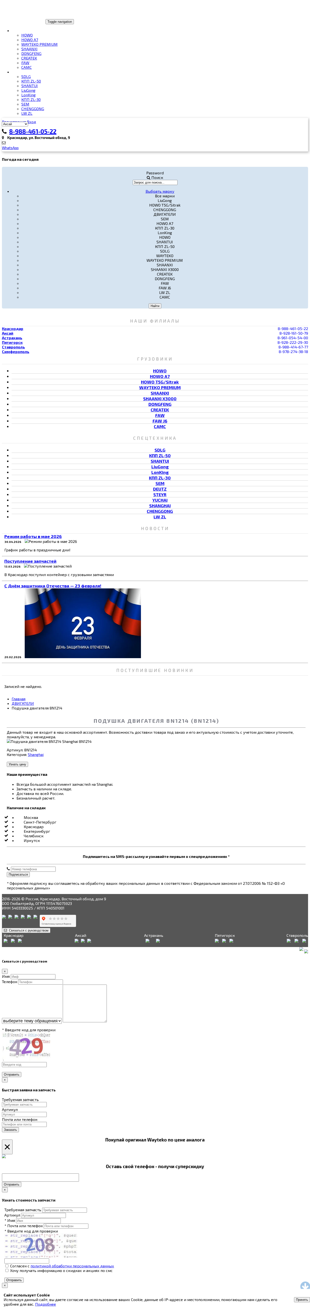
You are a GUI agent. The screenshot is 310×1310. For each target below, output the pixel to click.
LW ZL (26, 113)
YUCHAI (160, 500)
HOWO (27, 35)
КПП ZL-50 (31, 81)
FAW (25, 62)
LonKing (28, 94)
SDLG (26, 76)
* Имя (9, 1220)
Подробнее (45, 1304)
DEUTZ (160, 489)
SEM (25, 104)
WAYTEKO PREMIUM (39, 44)
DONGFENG (31, 53)
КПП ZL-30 (31, 99)
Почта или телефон (19, 1119)
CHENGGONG (32, 108)
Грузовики (23, 30)
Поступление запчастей (30, 561)
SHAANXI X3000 (160, 398)
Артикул (10, 1109)
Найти (155, 306)
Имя (6, 976)
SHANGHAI (160, 505)
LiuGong (28, 90)
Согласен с (61, 1266)
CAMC (26, 67)
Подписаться (18, 874)
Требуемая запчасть (20, 1099)
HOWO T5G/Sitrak (160, 382)
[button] (160, 191)
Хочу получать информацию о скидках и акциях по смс (61, 1270)
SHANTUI (29, 85)
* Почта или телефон (23, 1225)
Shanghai (36, 754)
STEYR (159, 494)
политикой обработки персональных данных (72, 1266)
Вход (31, 121)
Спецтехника (25, 71)
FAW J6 (160, 421)
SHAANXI (29, 48)
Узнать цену (17, 764)
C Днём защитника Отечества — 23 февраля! (52, 585)
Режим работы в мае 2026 (33, 536)
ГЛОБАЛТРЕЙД (17, 21)
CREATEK (29, 58)
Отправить (11, 1074)
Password (155, 172)
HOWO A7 (29, 39)
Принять (302, 1300)
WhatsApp (10, 148)
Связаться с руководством (27, 930)
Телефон (9, 981)
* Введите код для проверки (28, 1029)
